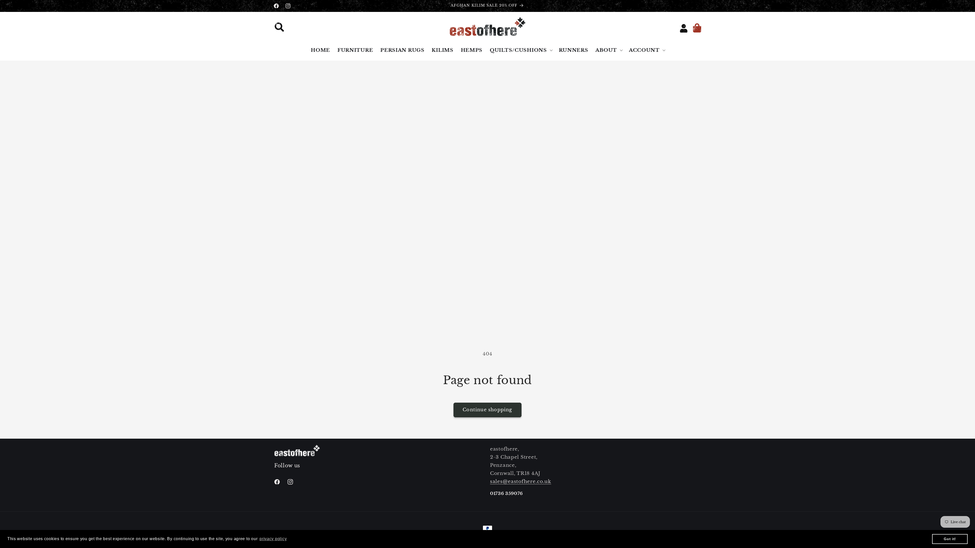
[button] (281, 28)
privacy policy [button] (273, 539)
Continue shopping (487, 410)
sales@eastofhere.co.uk (520, 481)
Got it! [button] (950, 539)
